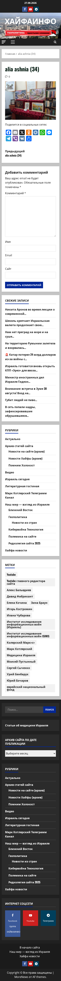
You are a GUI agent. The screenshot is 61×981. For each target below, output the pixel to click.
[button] (4, 42)
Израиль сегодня (17, 479)
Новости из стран (24, 522)
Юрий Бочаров (17, 680)
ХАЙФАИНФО (30, 20)
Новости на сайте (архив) (26, 451)
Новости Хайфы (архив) (25, 458)
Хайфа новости (16, 550)
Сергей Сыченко (18, 668)
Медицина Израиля (21, 655)
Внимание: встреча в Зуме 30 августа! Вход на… (26, 390)
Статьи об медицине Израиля (26, 725)
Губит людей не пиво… (21, 400)
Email (8, 255)
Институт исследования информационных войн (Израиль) (24, 624)
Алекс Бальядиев (19, 590)
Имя (8, 242)
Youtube (11, 574)
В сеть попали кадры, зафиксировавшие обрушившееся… (20, 411)
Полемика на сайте (22, 536)
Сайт (8, 269)
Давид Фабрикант (20, 596)
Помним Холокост (21, 465)
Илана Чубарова (18, 615)
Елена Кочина (17, 603)
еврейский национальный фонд (26, 688)
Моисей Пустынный (21, 661)
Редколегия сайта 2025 (24, 543)
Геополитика (17, 517)
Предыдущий (15, 153)
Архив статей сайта (19, 446)
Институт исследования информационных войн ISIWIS (28, 634)
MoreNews (21, 977)
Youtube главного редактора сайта (26, 582)
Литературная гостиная (22, 486)
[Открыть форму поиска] (55, 42)
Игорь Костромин (19, 609)
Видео (9, 472)
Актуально (12, 439)
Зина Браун (39, 603)
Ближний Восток (20, 510)
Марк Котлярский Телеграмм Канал (26, 495)
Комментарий (15, 193)
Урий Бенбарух (17, 674)
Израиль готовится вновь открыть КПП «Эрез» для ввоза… (30, 368)
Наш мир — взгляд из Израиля (27, 504)
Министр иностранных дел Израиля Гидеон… (24, 379)
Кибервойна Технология (25, 529)
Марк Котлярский (19, 649)
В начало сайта (30, 947)
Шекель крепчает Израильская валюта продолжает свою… (27, 323)
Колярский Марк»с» (21, 642)
